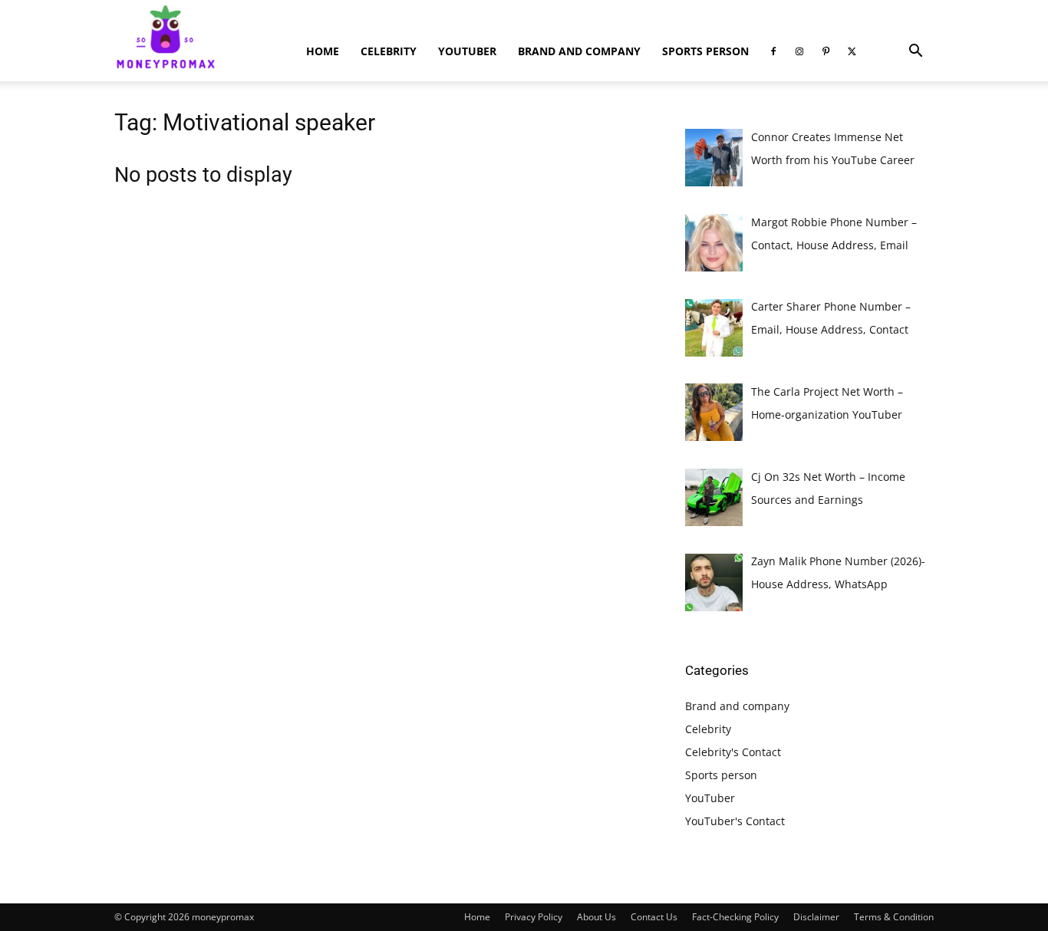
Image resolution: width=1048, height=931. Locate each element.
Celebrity (389, 51)
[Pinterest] (825, 51)
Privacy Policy (533, 916)
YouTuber (467, 51)
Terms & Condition (894, 916)
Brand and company (579, 51)
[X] (851, 51)
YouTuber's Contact (735, 821)
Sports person (705, 51)
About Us (596, 916)
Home (322, 51)
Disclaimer (816, 916)
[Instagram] (799, 51)
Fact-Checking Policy (735, 916)
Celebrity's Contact (733, 752)
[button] (915, 52)
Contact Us (654, 916)
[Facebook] (773, 51)
